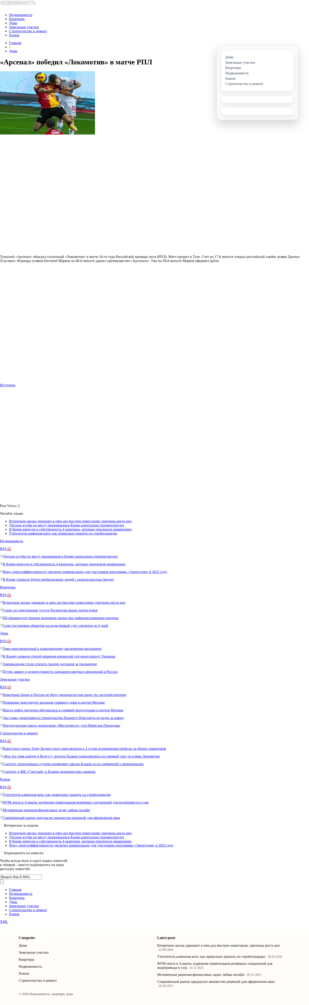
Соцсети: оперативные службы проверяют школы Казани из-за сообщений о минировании (73, 764)
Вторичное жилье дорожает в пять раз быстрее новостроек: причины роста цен (70, 521)
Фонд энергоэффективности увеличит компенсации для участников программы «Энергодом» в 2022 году (85, 572)
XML (4, 922)
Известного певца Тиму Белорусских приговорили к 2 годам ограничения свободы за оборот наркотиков (84, 748)
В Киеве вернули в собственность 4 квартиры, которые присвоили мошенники (70, 529)
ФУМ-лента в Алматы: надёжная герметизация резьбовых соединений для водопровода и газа (76, 802)
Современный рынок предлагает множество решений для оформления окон (61, 818)
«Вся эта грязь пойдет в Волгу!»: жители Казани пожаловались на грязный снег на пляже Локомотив (81, 756)
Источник (7, 385)
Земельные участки (24, 27)
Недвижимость (20, 15)
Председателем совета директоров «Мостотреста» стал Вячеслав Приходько (61, 725)
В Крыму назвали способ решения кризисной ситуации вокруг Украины (59, 656)
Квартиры (17, 19)
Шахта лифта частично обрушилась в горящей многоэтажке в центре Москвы (63, 710)
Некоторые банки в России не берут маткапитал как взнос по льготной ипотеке (64, 695)
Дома (13, 23)
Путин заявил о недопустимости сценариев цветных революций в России (60, 672)
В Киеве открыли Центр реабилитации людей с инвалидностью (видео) (58, 579)
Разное (14, 35)
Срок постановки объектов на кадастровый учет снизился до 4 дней (55, 626)
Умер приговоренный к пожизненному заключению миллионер (52, 649)
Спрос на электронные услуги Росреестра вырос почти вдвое (50, 610)
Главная (15, 43)
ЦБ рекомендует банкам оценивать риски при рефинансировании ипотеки (61, 618)
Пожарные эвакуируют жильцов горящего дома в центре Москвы (54, 702)
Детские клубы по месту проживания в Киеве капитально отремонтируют (66, 525)
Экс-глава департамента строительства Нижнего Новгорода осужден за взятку (63, 718)
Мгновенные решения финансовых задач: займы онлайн (46, 810)
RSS (3, 549)
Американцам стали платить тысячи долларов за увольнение (50, 664)
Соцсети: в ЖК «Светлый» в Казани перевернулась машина (49, 772)
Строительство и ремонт (28, 31)
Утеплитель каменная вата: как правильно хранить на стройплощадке (63, 533)
